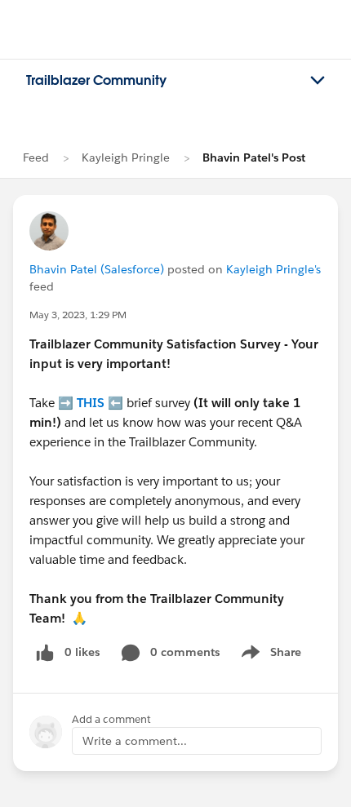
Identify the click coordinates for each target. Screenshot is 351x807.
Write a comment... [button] (134, 741)
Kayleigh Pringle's (273, 269)
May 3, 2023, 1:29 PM (78, 314)
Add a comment (111, 719)
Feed (36, 157)
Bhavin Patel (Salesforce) (96, 269)
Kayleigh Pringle (126, 157)
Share (269, 655)
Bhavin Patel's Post (253, 157)
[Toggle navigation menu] (317, 81)
